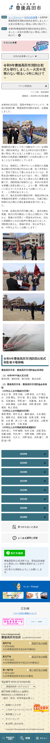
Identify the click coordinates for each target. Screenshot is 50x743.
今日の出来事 (30, 17)
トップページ (15, 17)
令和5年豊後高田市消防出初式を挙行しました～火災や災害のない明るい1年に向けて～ (27, 32)
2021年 (23, 499)
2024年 (23, 472)
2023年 (23, 481)
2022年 (23, 490)
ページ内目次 (25, 86)
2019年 (23, 517)
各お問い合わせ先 (14, 723)
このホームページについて (19, 709)
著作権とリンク (13, 714)
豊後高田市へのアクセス (17, 686)
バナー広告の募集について (25, 613)
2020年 (23, 508)
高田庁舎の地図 (39, 643)
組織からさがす (13, 705)
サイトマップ (12, 719)
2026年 (23, 454)
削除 (19, 35)
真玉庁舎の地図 (39, 657)
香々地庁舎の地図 (38, 670)
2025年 (23, 463)
